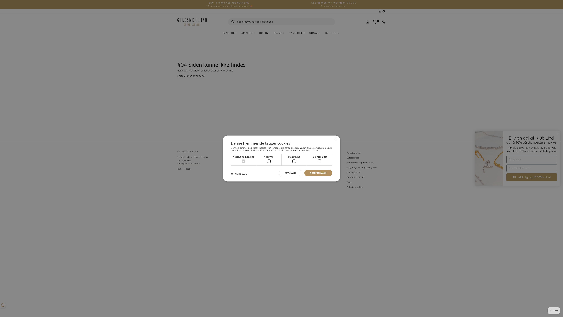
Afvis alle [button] (291, 173)
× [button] (335, 139)
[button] (239, 173)
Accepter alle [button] (318, 173)
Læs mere (316, 150)
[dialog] (281, 159)
